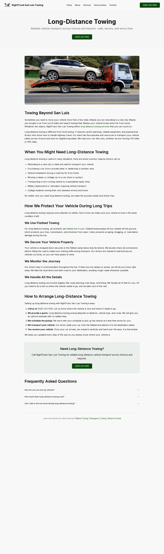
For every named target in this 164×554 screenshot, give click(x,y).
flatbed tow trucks (75, 228)
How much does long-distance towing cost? (44, 397)
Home (69, 5)
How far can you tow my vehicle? (39, 390)
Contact (112, 5)
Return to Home (114, 418)
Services (87, 5)
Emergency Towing (98, 418)
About (77, 5)
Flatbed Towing (81, 418)
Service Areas (100, 5)
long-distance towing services (95, 126)
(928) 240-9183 (150, 5)
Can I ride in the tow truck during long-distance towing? (50, 403)
